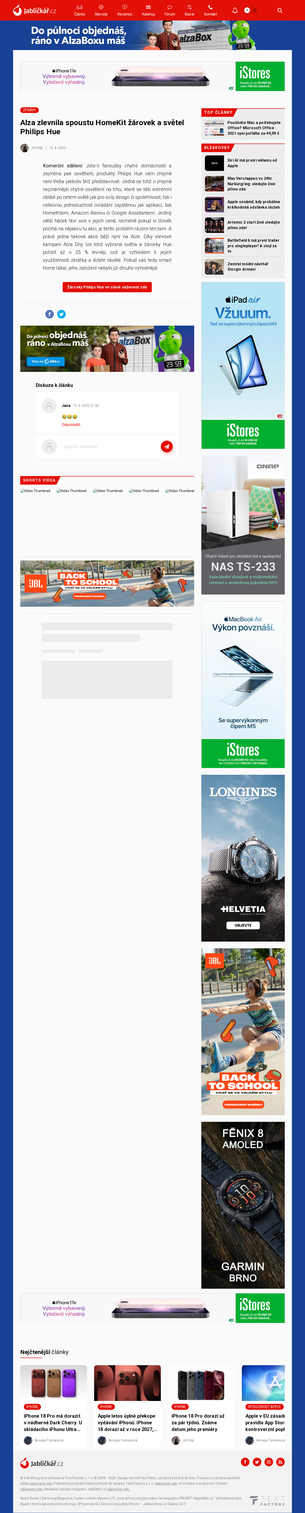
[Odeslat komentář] (167, 446)
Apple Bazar (29, 1498)
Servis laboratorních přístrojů (54, 1504)
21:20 (86, 406)
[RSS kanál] (280, 1462)
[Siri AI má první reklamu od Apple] (214, 163)
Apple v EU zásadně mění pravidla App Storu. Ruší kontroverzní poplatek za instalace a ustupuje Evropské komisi (273, 1423)
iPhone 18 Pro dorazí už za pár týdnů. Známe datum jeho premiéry (198, 1422)
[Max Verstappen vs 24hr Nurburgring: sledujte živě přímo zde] (214, 183)
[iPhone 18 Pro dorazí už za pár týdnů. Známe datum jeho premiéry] (201, 1383)
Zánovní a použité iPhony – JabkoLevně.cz (133, 1504)
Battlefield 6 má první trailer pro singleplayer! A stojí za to (254, 245)
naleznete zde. (41, 1483)
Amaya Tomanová (48, 1440)
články (44, 1352)
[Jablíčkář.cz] (34, 10)
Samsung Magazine (57, 1498)
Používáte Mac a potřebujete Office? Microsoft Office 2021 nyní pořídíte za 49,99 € (254, 128)
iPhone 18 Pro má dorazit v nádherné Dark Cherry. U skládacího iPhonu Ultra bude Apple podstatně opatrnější (53, 1423)
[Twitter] (257, 1462)
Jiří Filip (36, 148)
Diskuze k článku (54, 385)
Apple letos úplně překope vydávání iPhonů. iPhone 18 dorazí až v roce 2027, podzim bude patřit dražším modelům (126, 1423)
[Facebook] (245, 1462)
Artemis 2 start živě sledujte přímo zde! (254, 225)
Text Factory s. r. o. (79, 1478)
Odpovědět (71, 424)
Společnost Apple (264, 1407)
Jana (66, 405)
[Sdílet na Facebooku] (48, 314)
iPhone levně (88, 1504)
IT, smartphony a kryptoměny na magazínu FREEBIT (152, 1498)
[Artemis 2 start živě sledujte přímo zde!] (214, 225)
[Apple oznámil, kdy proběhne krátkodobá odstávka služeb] (214, 204)
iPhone (32, 1407)
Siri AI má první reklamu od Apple (252, 163)
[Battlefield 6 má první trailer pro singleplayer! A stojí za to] (214, 245)
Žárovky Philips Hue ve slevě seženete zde (107, 287)
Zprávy (29, 110)
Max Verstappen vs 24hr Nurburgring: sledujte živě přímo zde (251, 183)
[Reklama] (152, 35)
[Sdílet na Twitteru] (60, 314)
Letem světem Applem (92, 1498)
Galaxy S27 (176, 1504)
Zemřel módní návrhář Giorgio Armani (248, 267)
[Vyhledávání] (280, 10)
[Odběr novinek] (235, 10)
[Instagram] (268, 1462)
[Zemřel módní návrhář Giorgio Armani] (214, 267)
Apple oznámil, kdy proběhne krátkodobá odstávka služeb (254, 204)
